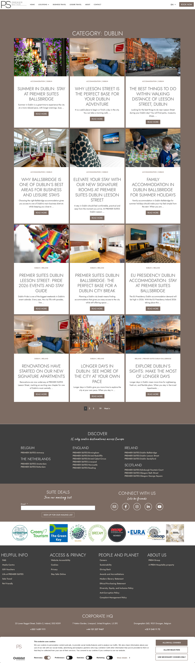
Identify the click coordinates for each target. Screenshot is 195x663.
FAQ (4, 560)
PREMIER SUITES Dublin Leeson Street (142, 455)
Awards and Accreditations (112, 574)
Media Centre (8, 564)
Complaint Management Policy (113, 597)
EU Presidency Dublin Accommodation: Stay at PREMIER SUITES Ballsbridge (153, 283)
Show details (122, 658)
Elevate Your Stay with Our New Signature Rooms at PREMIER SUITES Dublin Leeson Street (97, 189)
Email (23, 504)
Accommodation (37, 81)
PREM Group (154, 560)
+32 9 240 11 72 (152, 629)
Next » (107, 408)
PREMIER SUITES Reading (84, 467)
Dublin (49, 81)
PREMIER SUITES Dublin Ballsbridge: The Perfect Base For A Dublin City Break (97, 283)
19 (100, 408)
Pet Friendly (7, 583)
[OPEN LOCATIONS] (48, 4)
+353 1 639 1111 (37, 629)
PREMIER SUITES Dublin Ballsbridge (157, 358)
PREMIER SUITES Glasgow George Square (143, 476)
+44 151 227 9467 (95, 629)
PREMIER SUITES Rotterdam (33, 466)
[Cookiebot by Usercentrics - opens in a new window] (19, 658)
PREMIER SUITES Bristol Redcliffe (88, 455)
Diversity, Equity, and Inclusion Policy (116, 588)
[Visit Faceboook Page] (125, 506)
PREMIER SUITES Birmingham (86, 452)
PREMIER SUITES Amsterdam (33, 463)
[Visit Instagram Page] (137, 506)
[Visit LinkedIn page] (148, 506)
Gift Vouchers (8, 569)
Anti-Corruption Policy (109, 592)
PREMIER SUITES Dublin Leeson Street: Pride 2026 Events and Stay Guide (41, 283)
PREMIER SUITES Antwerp (32, 452)
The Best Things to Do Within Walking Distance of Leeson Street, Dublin (153, 96)
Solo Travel (7, 578)
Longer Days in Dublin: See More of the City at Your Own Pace (97, 374)
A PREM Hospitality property (161, 564)
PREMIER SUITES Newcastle (85, 464)
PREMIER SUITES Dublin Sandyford (140, 458)
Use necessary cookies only (172, 657)
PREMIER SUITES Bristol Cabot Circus (89, 458)
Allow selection (172, 650)
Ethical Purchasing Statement (113, 583)
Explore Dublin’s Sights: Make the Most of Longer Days (153, 371)
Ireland (45, 268)
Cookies (54, 564)
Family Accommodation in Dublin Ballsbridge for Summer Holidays (153, 187)
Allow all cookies (172, 643)
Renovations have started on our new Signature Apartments (41, 371)
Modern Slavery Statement (111, 578)
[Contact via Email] (114, 506)
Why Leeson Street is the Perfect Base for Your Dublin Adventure (97, 96)
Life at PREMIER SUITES (12, 574)
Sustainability (106, 564)
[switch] (69, 657)
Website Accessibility (60, 560)
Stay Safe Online (58, 574)
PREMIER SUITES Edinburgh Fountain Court (144, 469)
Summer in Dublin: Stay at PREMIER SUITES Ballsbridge (41, 94)
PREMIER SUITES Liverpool (85, 461)
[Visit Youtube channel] (159, 506)
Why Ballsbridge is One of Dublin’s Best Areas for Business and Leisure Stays (41, 187)
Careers (103, 560)
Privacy (54, 569)
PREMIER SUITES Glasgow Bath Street (141, 472)
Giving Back (105, 569)
